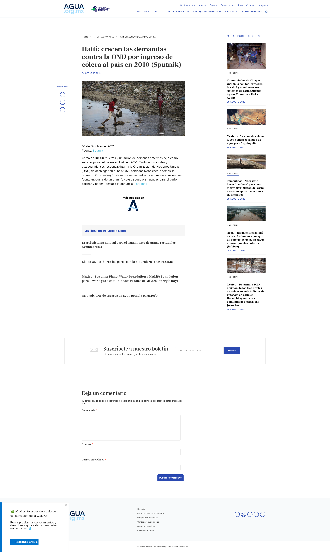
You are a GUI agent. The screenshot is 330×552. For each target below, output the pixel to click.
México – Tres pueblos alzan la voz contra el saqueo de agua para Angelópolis (245, 140)
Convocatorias (227, 5)
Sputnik (97, 150)
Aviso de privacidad (146, 526)
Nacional (233, 73)
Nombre (87, 444)
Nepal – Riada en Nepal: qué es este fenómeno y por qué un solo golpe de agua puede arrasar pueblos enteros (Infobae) (246, 239)
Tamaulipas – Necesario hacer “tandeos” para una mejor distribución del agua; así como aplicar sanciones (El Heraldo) (245, 188)
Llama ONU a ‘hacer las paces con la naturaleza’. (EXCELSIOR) (127, 262)
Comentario (89, 410)
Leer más (140, 184)
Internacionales (103, 37)
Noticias (202, 5)
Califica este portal (145, 530)
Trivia (240, 5)
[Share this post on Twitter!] (62, 102)
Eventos (213, 5)
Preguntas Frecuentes (147, 517)
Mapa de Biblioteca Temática (150, 513)
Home (85, 37)
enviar (232, 350)
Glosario (141, 509)
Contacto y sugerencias (148, 522)
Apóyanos (263, 5)
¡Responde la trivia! (26, 542)
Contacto (250, 5)
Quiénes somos (187, 5)
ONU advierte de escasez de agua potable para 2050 (120, 296)
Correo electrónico (94, 459)
